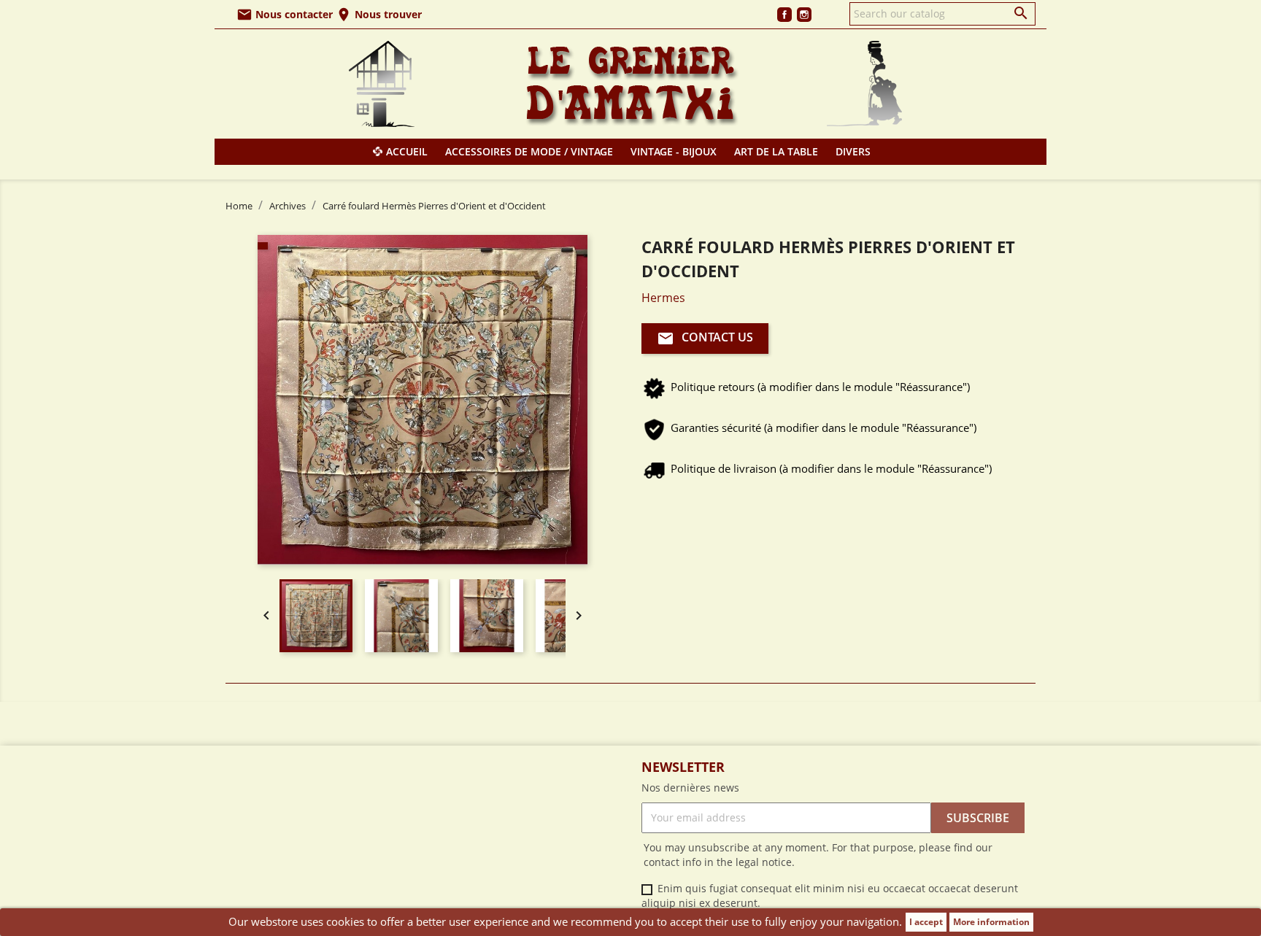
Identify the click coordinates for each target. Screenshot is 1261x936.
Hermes (663, 298)
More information (991, 922)
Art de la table (776, 151)
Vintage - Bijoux (673, 151)
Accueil (407, 151)
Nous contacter (284, 14)
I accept (926, 922)
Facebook (784, 14)
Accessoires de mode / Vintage (529, 151)
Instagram (804, 14)
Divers (853, 151)
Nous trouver (379, 14)
